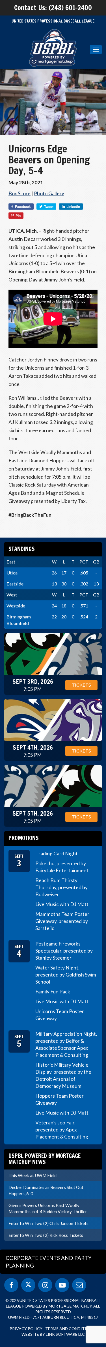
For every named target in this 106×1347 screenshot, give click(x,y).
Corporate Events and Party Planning (49, 1262)
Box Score (19, 193)
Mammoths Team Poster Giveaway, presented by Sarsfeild (62, 921)
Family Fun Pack (52, 992)
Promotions (23, 838)
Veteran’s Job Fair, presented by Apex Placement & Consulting (61, 1130)
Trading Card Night (56, 853)
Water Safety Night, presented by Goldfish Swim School (65, 975)
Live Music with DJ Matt (61, 904)
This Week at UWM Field (32, 1175)
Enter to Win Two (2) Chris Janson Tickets (48, 1223)
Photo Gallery (49, 193)
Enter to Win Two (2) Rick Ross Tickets (45, 1235)
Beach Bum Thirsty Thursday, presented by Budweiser (61, 887)
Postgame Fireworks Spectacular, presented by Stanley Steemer (64, 951)
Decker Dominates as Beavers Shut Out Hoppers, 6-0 (45, 1190)
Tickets (81, 684)
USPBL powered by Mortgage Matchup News (44, 1159)
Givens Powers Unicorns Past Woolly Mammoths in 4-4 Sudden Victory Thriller (47, 1208)
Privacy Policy (26, 1328)
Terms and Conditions (70, 1328)
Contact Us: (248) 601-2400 (53, 7)
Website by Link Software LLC (53, 1334)
